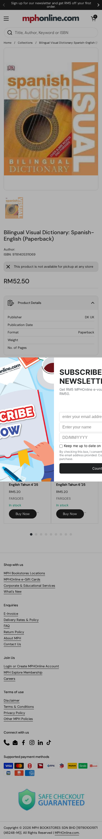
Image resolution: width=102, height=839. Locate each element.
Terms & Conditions (19, 707)
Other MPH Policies (18, 719)
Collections (25, 42)
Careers (9, 679)
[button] (93, 19)
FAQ (7, 626)
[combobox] (51, 32)
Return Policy (14, 632)
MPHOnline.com (67, 833)
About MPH (12, 638)
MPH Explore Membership (23, 672)
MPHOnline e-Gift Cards (22, 579)
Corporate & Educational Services (29, 585)
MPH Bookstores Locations (24, 573)
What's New (13, 591)
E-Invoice (11, 614)
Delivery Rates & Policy (21, 620)
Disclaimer (12, 700)
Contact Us (12, 644)
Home (7, 42)
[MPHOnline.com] (50, 19)
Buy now (23, 514)
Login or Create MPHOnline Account (31, 666)
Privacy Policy (14, 713)
